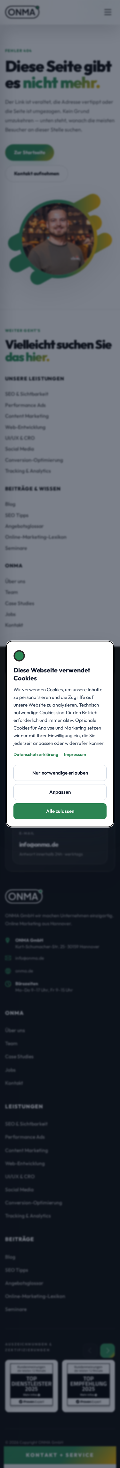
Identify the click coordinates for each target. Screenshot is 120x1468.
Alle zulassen (60, 811)
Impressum (75, 754)
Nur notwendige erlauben (60, 773)
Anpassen (60, 792)
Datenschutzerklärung (35, 754)
